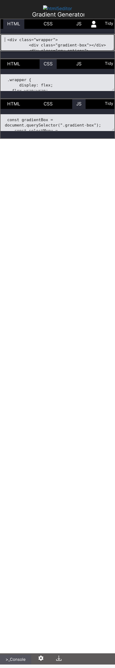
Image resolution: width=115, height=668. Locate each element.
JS (79, 23)
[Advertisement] (57, 90)
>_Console (16, 659)
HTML (13, 23)
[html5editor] (57, 8)
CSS (48, 23)
